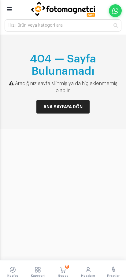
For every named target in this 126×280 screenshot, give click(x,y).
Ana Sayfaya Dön (63, 107)
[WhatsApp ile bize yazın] (115, 10)
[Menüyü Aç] (9, 7)
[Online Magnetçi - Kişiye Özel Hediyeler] (63, 9)
